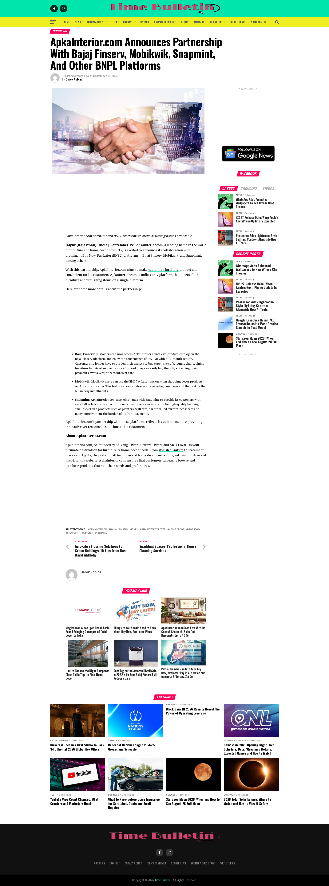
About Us (99, 863)
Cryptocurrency (164, 22)
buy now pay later (153, 529)
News (78, 22)
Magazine (199, 22)
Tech (114, 22)
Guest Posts (217, 22)
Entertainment (96, 22)
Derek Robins (73, 79)
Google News (237, 22)
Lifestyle (128, 22)
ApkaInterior (98, 529)
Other (184, 22)
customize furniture (163, 269)
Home (66, 22)
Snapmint (73, 533)
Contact (115, 863)
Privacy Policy (133, 863)
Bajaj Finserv (119, 529)
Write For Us (258, 22)
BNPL (135, 529)
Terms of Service (156, 863)
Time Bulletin (163, 880)
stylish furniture (171, 450)
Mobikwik (194, 529)
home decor (176, 529)
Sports (144, 22)
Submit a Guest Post (203, 863)
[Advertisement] (135, 206)
